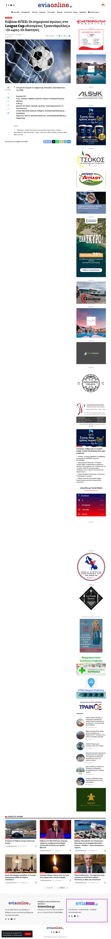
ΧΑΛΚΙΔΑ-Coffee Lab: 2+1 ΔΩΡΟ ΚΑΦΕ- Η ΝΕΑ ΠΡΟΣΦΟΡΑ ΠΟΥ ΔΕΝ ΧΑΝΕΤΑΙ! (90, 451)
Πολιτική (8, 872)
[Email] (64, 35)
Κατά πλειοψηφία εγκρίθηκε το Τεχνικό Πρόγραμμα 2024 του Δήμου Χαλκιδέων (20, 877)
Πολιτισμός (43, 838)
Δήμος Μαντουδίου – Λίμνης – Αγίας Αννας (35, 132)
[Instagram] (14, 5)
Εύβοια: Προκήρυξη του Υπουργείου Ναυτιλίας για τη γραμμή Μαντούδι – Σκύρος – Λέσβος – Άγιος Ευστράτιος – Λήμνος (89, 844)
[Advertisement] (91, 535)
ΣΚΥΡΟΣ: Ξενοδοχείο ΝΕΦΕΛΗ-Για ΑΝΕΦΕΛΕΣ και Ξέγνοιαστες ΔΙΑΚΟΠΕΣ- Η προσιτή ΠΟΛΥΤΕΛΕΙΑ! (90, 458)
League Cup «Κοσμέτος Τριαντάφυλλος (36, 130)
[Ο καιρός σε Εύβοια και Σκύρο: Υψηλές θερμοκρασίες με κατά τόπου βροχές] (80, 781)
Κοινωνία (79, 446)
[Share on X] (59, 35)
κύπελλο (20, 134)
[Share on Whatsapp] (62, 35)
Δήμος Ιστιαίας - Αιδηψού (54, 130)
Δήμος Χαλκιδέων (52, 132)
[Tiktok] (91, 514)
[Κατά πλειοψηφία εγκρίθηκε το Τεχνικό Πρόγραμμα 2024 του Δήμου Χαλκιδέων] (21, 863)
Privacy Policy (7, 935)
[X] (8, 5)
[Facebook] (6, 5)
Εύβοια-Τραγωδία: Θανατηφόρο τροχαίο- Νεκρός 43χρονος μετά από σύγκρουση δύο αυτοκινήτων (89, 480)
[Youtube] (91, 510)
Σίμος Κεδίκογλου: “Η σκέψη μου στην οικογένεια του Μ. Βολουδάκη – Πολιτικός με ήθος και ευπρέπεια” (89, 877)
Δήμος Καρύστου (18, 132)
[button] (28, 934)
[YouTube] (11, 5)
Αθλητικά (8, 17)
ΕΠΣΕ (65, 132)
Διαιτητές (60, 132)
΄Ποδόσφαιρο (20, 130)
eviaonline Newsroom (11, 846)
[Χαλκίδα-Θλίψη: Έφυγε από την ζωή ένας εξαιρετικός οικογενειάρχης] (55, 863)
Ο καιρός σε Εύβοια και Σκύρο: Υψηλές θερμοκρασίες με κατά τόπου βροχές (94, 780)
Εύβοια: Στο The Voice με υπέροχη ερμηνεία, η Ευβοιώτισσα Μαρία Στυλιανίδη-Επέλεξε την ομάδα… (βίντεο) (53, 844)
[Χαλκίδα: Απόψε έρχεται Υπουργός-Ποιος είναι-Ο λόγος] (80, 746)
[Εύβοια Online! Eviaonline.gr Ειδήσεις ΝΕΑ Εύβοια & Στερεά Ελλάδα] (55, 5)
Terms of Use (18, 935)
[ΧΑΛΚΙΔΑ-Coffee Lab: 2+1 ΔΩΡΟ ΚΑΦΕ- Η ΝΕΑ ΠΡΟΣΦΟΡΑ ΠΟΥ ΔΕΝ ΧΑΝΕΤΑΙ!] (91, 438)
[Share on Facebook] (57, 35)
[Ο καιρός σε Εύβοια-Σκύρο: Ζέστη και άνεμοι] (21, 829)
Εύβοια (16, 134)
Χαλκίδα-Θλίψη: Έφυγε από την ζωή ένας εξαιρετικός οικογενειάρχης (54, 876)
